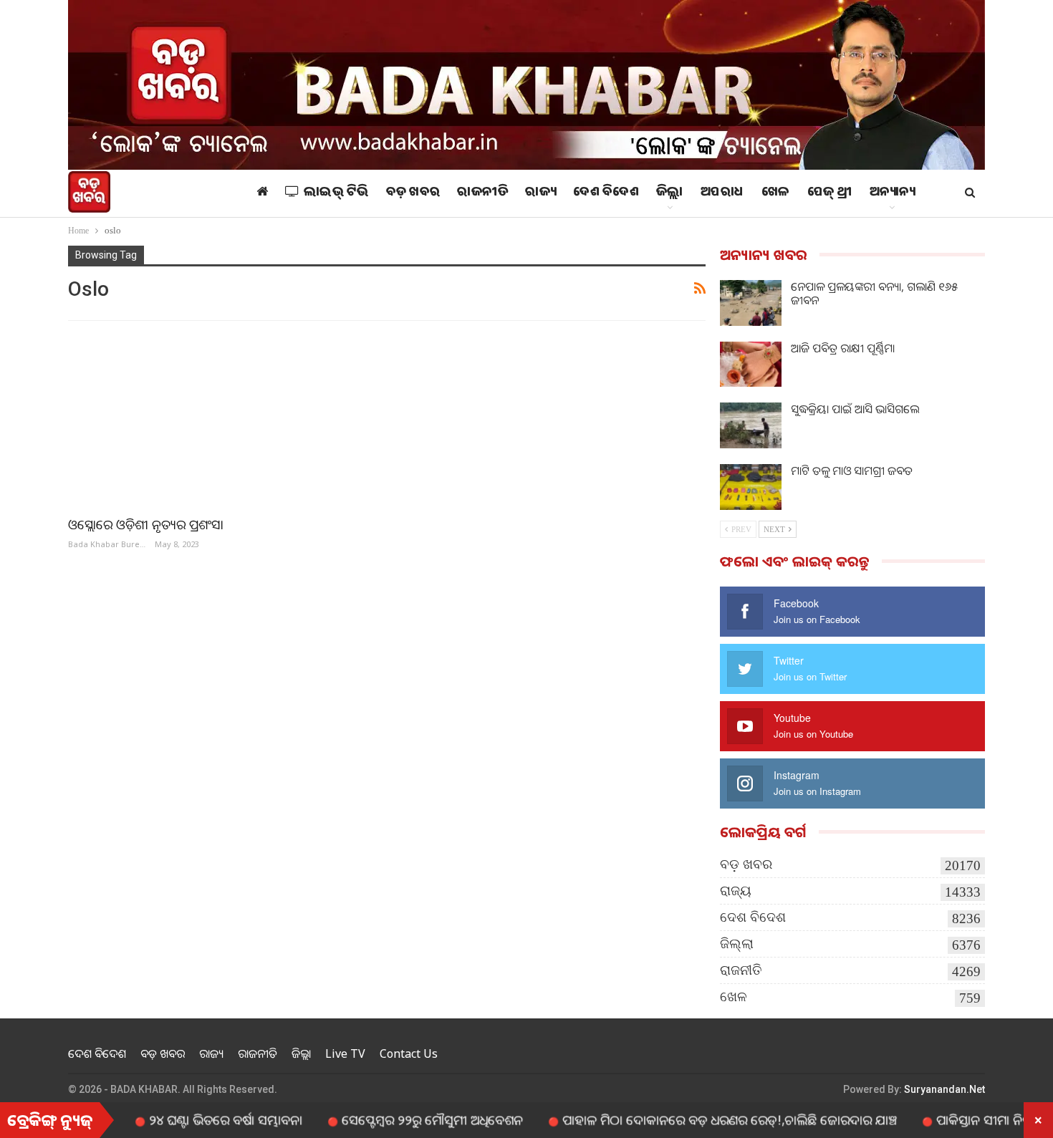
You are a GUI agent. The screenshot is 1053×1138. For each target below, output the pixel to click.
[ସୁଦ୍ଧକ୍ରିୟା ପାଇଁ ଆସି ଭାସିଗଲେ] (751, 425)
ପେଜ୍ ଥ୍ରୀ (829, 193)
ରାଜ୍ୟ (540, 193)
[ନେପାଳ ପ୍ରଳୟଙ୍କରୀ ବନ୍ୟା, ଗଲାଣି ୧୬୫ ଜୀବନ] (751, 303)
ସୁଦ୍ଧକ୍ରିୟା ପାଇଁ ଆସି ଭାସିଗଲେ (855, 409)
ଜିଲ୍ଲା (669, 193)
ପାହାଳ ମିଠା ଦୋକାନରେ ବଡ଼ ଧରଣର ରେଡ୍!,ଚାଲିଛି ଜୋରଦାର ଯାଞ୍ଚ (696, 1119)
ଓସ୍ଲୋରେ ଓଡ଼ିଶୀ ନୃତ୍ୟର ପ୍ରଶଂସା (145, 524)
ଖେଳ (775, 193)
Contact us (409, 1053)
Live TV (345, 1053)
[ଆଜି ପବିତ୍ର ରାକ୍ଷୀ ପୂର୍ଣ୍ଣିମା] (751, 364)
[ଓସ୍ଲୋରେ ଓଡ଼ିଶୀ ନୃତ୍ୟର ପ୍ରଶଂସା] (221, 419)
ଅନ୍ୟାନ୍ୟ (892, 193)
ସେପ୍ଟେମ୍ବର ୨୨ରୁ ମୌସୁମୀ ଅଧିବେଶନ (398, 1119)
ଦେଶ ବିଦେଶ (606, 193)
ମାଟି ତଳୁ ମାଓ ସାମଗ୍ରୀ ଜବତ (852, 470)
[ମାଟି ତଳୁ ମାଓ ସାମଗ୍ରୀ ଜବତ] (751, 487)
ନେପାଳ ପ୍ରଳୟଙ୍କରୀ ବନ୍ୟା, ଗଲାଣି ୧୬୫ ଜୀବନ (874, 293)
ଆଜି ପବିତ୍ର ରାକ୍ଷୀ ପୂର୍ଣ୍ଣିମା (843, 348)
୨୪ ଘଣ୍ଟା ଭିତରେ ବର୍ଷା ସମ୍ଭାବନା (192, 1119)
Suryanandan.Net (944, 1089)
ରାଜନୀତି (482, 193)
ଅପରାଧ (722, 193)
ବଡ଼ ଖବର (413, 193)
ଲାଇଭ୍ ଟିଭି (336, 193)
